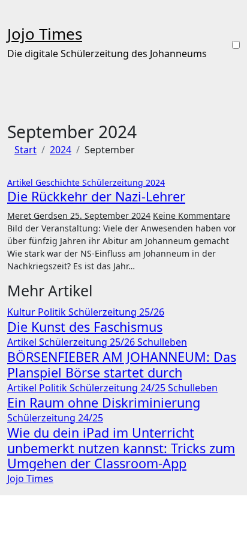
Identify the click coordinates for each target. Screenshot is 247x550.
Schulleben (162, 342)
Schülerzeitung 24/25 (119, 387)
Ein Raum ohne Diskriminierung (103, 402)
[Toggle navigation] (15, 16)
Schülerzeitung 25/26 (116, 312)
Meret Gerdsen (38, 215)
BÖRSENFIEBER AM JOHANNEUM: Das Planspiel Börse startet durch (121, 364)
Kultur (22, 312)
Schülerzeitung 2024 (123, 182)
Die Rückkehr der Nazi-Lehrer (96, 196)
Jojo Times (44, 33)
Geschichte (58, 182)
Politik (53, 312)
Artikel (21, 182)
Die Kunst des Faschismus (84, 326)
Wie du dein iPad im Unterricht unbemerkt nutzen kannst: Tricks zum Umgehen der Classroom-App (121, 448)
